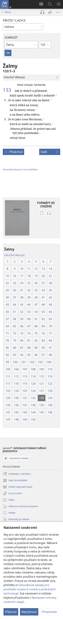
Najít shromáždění (15, 481)
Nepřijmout (29, 612)
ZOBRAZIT (11, 37)
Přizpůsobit (49, 612)
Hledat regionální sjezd (17, 487)
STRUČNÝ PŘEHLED (14, 255)
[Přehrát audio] (42, 12)
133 (8, 89)
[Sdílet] (50, 12)
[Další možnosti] (58, 12)
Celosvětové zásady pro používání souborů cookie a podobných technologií (30, 589)
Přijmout (11, 612)
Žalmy (8, 12)
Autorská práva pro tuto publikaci (20, 169)
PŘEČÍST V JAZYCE (14, 20)
